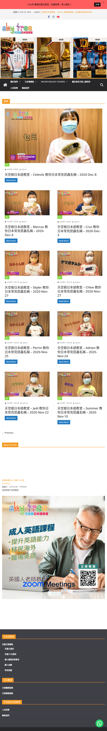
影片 (7, 165)
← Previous (7, 432)
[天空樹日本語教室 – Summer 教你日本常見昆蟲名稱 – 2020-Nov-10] (79, 384)
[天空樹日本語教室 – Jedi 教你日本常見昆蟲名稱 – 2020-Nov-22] (27, 384)
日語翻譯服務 (7, 687)
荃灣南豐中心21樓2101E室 (13, 480)
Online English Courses (53, 81)
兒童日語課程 (7, 644)
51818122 (6, 483)
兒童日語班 (9, 648)
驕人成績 (8, 665)
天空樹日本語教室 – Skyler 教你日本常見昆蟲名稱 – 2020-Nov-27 (27, 291)
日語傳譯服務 (7, 693)
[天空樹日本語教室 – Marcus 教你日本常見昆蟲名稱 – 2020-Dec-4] (27, 202)
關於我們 (14, 81)
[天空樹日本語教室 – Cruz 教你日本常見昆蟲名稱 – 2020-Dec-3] (79, 202)
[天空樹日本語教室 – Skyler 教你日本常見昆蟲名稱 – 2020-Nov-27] (27, 263)
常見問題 (8, 670)
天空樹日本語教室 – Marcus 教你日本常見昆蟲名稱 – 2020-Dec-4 (26, 231)
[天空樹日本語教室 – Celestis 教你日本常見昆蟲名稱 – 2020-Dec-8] (53, 136)
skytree (24, 169)
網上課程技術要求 (12, 659)
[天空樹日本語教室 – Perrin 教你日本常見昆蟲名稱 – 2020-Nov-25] (27, 323)
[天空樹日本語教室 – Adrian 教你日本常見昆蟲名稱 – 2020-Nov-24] (79, 323)
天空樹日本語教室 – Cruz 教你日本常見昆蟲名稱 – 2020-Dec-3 (79, 231)
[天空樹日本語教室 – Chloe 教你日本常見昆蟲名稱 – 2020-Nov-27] (79, 263)
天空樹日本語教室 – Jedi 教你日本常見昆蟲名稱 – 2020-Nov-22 (27, 410)
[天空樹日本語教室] (5, 85)
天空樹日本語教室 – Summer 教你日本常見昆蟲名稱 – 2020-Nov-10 (79, 412)
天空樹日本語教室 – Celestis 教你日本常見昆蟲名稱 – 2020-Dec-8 (51, 174)
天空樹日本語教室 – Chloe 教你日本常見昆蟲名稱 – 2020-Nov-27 (79, 291)
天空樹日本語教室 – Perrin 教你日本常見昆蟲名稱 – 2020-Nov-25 (27, 352)
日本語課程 (29, 81)
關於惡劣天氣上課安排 (81, 81)
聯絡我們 (25, 88)
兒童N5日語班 (10, 654)
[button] (19, 82)
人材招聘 (14, 88)
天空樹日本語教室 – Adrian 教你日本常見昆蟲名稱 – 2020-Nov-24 (78, 352)
